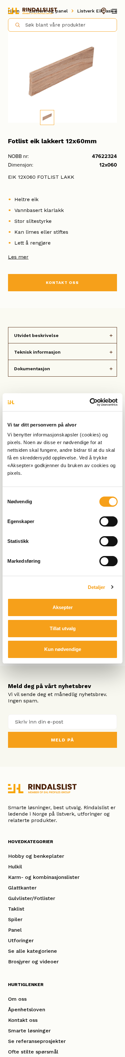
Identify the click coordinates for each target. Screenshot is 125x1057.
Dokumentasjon (32, 368)
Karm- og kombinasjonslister (43, 877)
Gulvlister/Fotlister (31, 898)
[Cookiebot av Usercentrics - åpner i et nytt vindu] (90, 402)
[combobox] (62, 25)
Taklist (16, 909)
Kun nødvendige (62, 649)
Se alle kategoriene (32, 951)
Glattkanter (22, 888)
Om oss (17, 999)
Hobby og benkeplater (36, 856)
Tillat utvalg (63, 628)
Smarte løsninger (29, 1031)
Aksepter (63, 607)
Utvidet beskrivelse (36, 335)
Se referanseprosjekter (37, 1041)
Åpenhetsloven (26, 1009)
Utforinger (21, 940)
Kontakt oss (23, 1020)
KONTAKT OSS (62, 282)
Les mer (18, 257)
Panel (15, 930)
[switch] (108, 521)
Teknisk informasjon (37, 352)
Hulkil (15, 867)
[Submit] (15, 25)
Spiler (15, 919)
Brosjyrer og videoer (33, 962)
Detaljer (96, 587)
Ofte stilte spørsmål (33, 1052)
